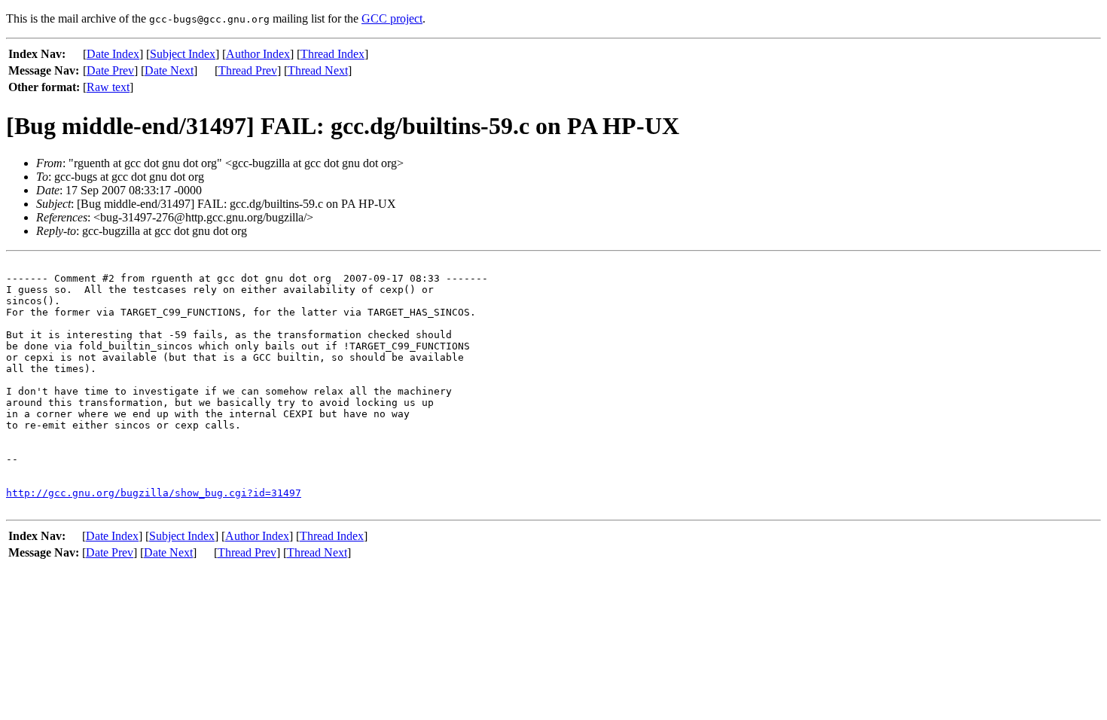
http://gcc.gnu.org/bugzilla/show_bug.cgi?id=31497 (153, 493)
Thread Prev (247, 70)
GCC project (391, 18)
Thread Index (332, 53)
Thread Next (318, 70)
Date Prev (110, 70)
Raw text (108, 87)
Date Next (169, 70)
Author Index (258, 53)
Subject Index (182, 53)
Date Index (113, 53)
